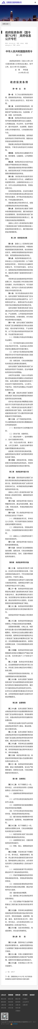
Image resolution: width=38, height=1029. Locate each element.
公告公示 (3, 995)
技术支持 (15, 1024)
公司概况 (25, 999)
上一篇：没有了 (10, 972)
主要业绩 (25, 1005)
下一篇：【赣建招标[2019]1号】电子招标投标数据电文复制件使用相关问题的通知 (18, 977)
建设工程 (3, 999)
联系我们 (32, 995)
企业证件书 (26, 1002)
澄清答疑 (10, 995)
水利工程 (3, 1008)
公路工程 (3, 1005)
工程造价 (17, 1011)
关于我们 (25, 995)
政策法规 (6, 24)
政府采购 (3, 1002)
